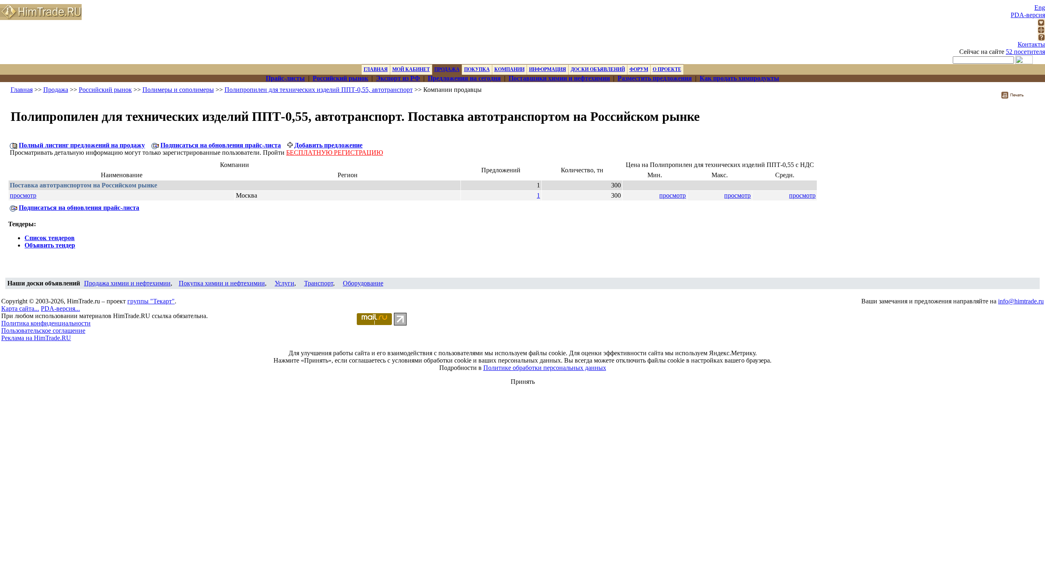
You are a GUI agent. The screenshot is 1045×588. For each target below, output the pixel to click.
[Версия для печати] (1017, 97)
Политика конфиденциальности (46, 323)
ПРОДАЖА (447, 69)
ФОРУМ (638, 69)
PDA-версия (1028, 14)
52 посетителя (1025, 51)
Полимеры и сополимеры (178, 89)
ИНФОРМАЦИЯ (547, 69)
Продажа (55, 89)
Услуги (284, 283)
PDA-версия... (60, 308)
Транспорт (318, 283)
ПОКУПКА (477, 69)
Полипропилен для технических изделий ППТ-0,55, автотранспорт (319, 89)
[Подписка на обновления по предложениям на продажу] (155, 145)
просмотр (23, 195)
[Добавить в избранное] (1041, 23)
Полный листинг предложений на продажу (82, 145)
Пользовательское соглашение (43, 330)
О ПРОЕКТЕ (667, 69)
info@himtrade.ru (1021, 301)
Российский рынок (105, 89)
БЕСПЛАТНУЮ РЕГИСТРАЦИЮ (334, 152)
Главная (22, 89)
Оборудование (363, 283)
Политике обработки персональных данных (544, 367)
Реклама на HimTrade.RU (36, 337)
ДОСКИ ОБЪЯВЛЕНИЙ (598, 69)
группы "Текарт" (151, 301)
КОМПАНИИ (509, 69)
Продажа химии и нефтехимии (127, 283)
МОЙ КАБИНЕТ (411, 69)
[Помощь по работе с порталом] (1041, 38)
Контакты (1031, 44)
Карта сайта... (20, 308)
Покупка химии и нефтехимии (222, 283)
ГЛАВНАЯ (376, 69)
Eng (1039, 7)
